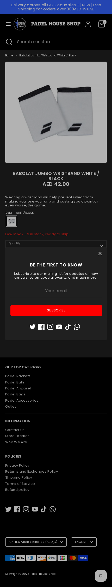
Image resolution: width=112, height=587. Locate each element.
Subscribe (56, 310)
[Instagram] (50, 327)
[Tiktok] (68, 327)
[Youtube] (59, 327)
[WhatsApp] (77, 327)
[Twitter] (32, 327)
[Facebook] (41, 327)
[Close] (100, 253)
